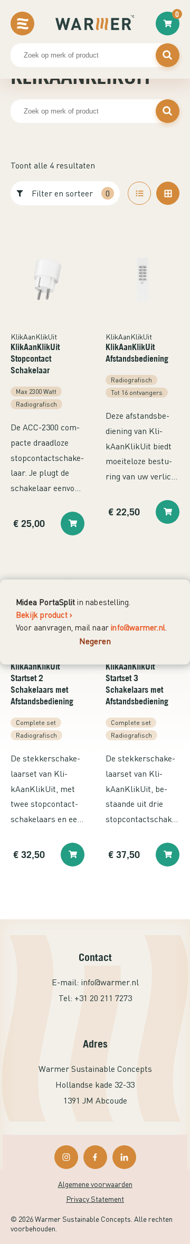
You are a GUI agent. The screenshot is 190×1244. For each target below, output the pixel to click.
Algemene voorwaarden (95, 1184)
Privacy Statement (95, 1198)
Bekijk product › (44, 614)
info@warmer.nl (138, 627)
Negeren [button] (95, 641)
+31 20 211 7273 (103, 998)
